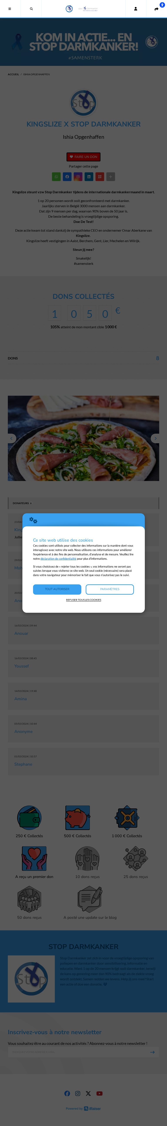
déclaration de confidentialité (58, 558)
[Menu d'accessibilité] (162, 4)
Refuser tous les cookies (83, 599)
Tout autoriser (57, 589)
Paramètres (109, 589)
